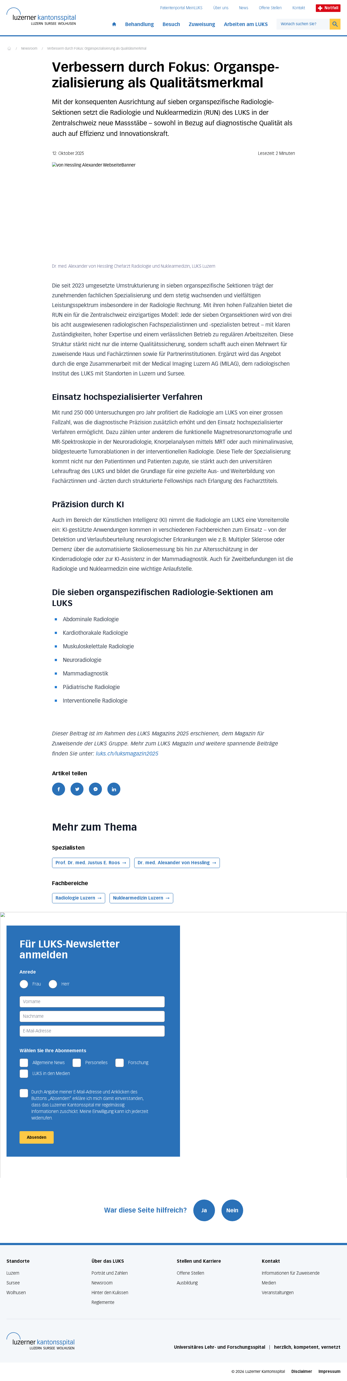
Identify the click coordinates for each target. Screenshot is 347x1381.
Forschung (138, 1062)
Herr (65, 984)
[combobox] (303, 24)
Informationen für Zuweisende (291, 1273)
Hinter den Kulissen (110, 1292)
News (243, 8)
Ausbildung (187, 1283)
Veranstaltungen (278, 1292)
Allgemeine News (49, 1062)
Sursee (13, 1283)
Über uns (220, 8)
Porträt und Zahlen (110, 1273)
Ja (204, 1210)
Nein (232, 1210)
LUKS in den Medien (51, 1073)
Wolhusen (16, 1292)
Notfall (331, 8)
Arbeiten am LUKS (246, 24)
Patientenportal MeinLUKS (181, 8)
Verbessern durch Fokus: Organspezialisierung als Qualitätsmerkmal (96, 48)
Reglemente (103, 1302)
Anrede (28, 972)
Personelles (96, 1062)
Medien (269, 1283)
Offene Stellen (270, 8)
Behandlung (139, 24)
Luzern (13, 1273)
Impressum (329, 1371)
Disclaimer (301, 1371)
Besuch (171, 24)
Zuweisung (202, 24)
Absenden (36, 1137)
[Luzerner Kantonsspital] (40, 1341)
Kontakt (299, 8)
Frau (37, 984)
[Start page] (114, 23)
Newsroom (29, 48)
